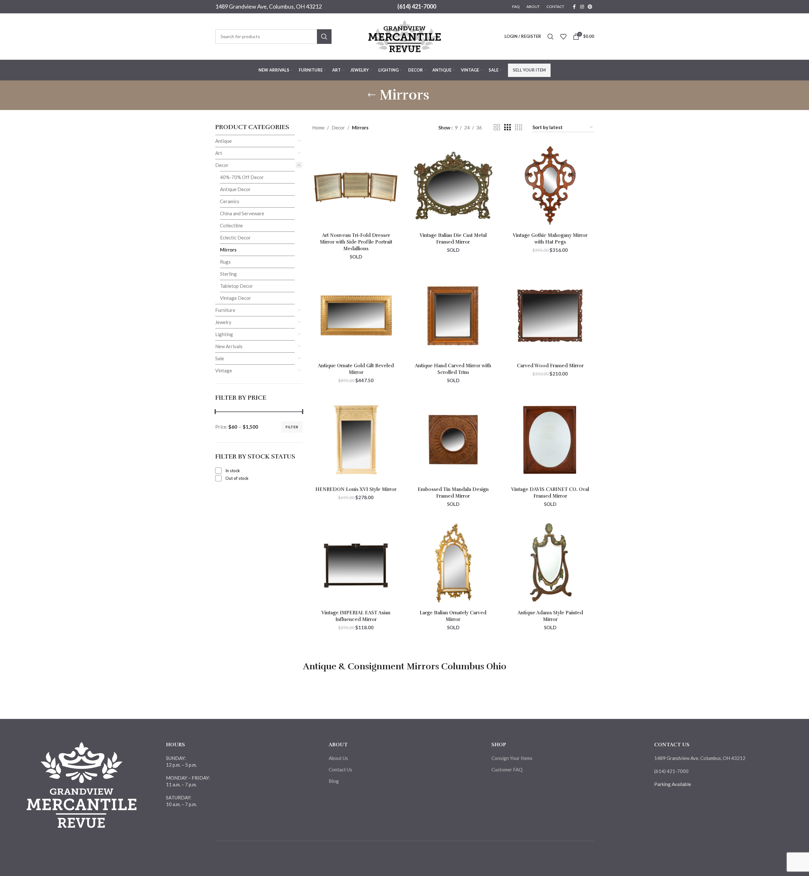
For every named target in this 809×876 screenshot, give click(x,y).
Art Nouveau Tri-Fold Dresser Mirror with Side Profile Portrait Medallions (356, 242)
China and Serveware (242, 213)
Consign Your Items (511, 758)
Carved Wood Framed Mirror (550, 366)
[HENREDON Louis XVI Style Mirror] (356, 439)
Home (318, 127)
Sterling (228, 274)
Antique (223, 141)
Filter (291, 426)
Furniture (225, 310)
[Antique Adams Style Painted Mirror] (550, 563)
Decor (222, 165)
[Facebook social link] (574, 7)
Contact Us (340, 769)
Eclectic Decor (235, 237)
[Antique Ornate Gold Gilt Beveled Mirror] (356, 316)
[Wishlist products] (563, 36)
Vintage (223, 370)
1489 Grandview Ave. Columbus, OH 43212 (699, 758)
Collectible (231, 225)
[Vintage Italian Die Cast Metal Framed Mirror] (453, 186)
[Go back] (372, 95)
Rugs (225, 262)
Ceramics (229, 201)
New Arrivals (229, 346)
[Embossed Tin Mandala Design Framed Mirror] (453, 439)
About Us (338, 758)
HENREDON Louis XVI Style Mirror (355, 489)
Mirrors (228, 249)
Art (218, 153)
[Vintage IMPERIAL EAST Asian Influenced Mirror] (356, 563)
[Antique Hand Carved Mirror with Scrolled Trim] (453, 316)
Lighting (224, 334)
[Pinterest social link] (590, 7)
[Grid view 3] (507, 127)
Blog (334, 781)
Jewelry (223, 322)
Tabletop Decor (236, 286)
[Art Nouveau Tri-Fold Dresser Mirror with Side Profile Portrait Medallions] (356, 186)
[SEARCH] (324, 36)
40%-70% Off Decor (242, 177)
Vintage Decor (235, 298)
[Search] (550, 36)
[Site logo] (405, 35)
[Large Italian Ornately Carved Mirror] (453, 563)
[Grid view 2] (497, 127)
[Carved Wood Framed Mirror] (550, 316)
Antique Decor (235, 189)
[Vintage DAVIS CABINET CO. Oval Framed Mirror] (550, 439)
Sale (219, 358)
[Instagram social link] (582, 7)
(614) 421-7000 (416, 6)
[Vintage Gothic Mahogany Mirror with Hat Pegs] (550, 186)
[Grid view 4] (518, 127)
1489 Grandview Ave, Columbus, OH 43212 (268, 6)
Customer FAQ (507, 769)
